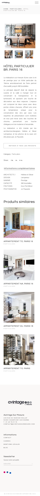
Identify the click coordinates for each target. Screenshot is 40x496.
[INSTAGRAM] (4, 472)
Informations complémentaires (19, 168)
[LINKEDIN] (7, 472)
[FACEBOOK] (10, 473)
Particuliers (16, 154)
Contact (7, 437)
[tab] (19, 168)
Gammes (7, 441)
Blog (6, 447)
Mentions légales (12, 444)
